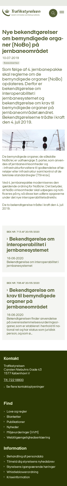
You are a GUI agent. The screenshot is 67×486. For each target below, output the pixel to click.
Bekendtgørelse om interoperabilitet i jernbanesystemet (31, 245)
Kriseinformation (18, 477)
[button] (63, 13)
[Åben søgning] (53, 13)
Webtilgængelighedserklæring (28, 437)
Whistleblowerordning (22, 472)
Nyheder (13, 427)
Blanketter (14, 416)
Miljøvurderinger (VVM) (23, 432)
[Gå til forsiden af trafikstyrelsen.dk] (23, 13)
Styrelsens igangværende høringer (31, 467)
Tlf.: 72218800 (14, 380)
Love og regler (17, 411)
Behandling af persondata (25, 456)
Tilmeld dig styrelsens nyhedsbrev (31, 461)
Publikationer (16, 422)
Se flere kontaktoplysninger (25, 386)
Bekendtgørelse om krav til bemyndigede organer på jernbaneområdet (31, 299)
